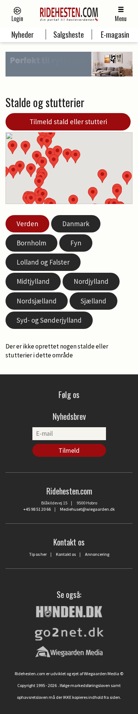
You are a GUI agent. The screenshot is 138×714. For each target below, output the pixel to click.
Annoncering (97, 554)
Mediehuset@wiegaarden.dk (87, 509)
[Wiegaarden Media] (69, 651)
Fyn (75, 242)
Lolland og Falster (43, 262)
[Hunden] (69, 611)
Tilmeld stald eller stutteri (68, 121)
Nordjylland (91, 281)
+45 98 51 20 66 (37, 509)
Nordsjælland (37, 300)
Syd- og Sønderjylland (49, 320)
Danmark (75, 223)
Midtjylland (33, 281)
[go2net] (69, 632)
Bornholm (31, 242)
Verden (27, 223)
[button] (92, 194)
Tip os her (38, 554)
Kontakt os (66, 554)
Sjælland (93, 300)
